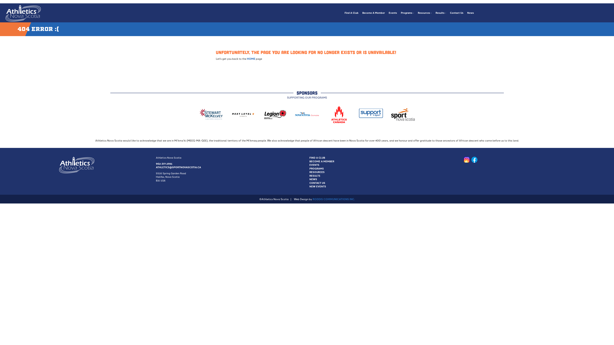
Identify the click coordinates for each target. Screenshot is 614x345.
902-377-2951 (164, 163)
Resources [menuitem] (423, 13)
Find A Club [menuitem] (351, 13)
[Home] (23, 12)
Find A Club (317, 157)
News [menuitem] (470, 13)
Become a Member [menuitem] (373, 13)
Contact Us (317, 183)
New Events (317, 186)
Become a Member (321, 161)
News (313, 179)
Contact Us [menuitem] (456, 13)
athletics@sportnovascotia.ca (178, 167)
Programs (316, 168)
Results (314, 175)
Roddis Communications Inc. (334, 199)
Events (314, 165)
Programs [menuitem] (405, 13)
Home (251, 59)
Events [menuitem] (393, 13)
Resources (317, 172)
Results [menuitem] (439, 13)
